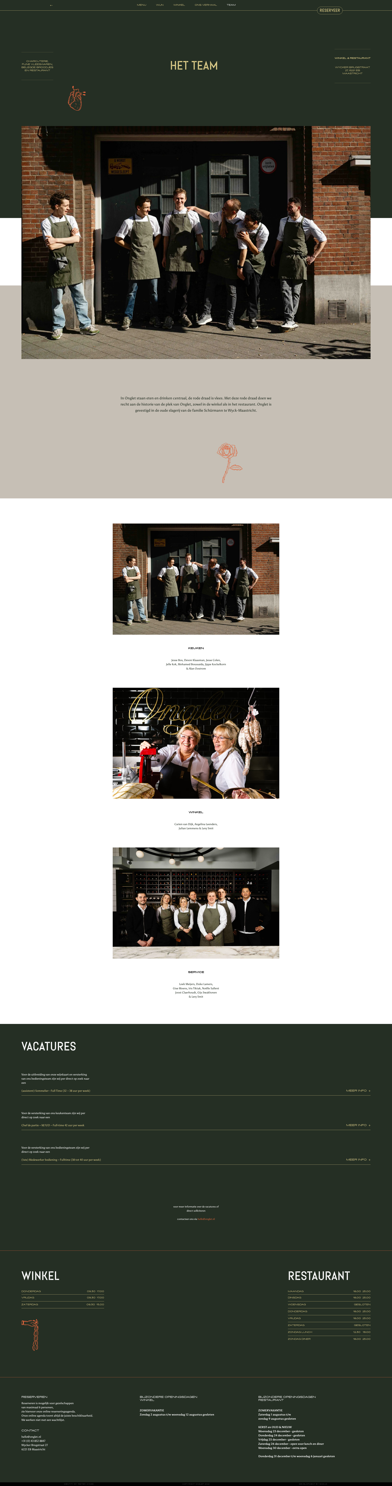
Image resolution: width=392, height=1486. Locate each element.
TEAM (231, 5)
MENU (141, 5)
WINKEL (179, 5)
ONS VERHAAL (206, 5)
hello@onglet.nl (206, 1219)
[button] (364, 242)
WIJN (160, 5)
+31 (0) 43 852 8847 (33, 1441)
